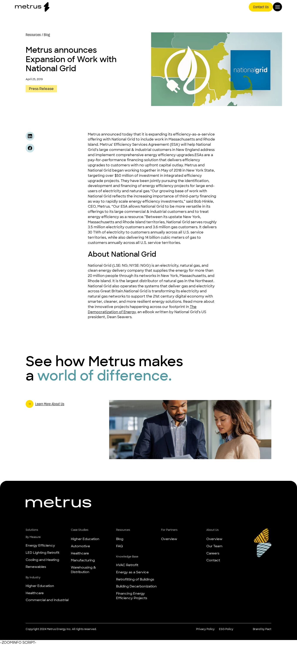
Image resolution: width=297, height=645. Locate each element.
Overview (169, 539)
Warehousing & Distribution (83, 569)
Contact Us (261, 6)
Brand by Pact (262, 629)
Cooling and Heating (42, 560)
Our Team (214, 546)
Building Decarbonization (136, 586)
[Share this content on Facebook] (30, 148)
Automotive (80, 546)
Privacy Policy (205, 629)
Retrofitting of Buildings (135, 579)
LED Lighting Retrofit (42, 553)
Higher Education (40, 586)
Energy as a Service (132, 572)
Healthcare (35, 593)
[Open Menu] (277, 7)
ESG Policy (226, 629)
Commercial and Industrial (47, 600)
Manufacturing (83, 560)
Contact (213, 560)
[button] (47, 529)
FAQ (119, 546)
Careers (212, 553)
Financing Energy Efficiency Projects (131, 595)
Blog (119, 539)
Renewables (36, 567)
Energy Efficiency (40, 545)
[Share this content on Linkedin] (30, 136)
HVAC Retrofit (127, 565)
